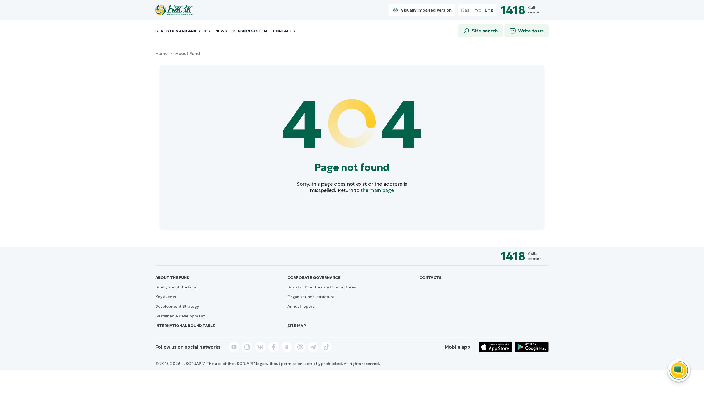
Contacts (284, 31)
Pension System (250, 31)
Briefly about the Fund (176, 287)
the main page (377, 190)
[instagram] (247, 347)
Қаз (465, 10)
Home (161, 53)
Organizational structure (311, 296)
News (221, 31)
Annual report (300, 306)
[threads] (300, 347)
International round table (185, 325)
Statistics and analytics (182, 31)
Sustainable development (180, 316)
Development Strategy (177, 306)
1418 (513, 10)
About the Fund (172, 277)
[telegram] (313, 347)
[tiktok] (326, 347)
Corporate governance (313, 277)
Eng (489, 10)
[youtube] (234, 347)
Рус (477, 10)
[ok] (287, 347)
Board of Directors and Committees (321, 287)
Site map (296, 325)
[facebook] (273, 347)
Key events (165, 296)
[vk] (260, 347)
